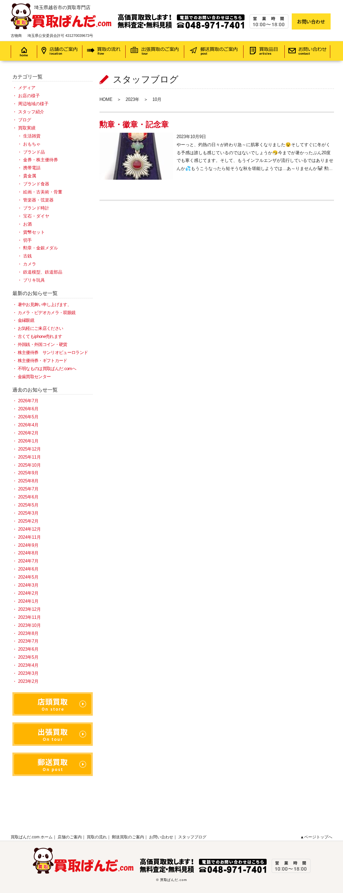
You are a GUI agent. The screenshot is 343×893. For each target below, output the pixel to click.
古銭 (27, 255)
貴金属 (29, 175)
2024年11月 (29, 537)
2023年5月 (28, 657)
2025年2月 (28, 521)
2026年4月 (28, 424)
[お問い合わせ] (311, 21)
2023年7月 (28, 641)
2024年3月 (28, 585)
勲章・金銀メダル (40, 247)
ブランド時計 (36, 208)
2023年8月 (28, 633)
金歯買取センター (34, 376)
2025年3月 (28, 513)
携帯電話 (32, 167)
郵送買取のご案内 (128, 837)
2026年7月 (28, 400)
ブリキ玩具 (34, 280)
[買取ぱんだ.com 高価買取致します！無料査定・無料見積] (149, 7)
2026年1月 (28, 440)
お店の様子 (29, 95)
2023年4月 (28, 665)
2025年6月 (28, 496)
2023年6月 (28, 649)
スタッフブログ (192, 837)
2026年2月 (28, 432)
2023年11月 (29, 617)
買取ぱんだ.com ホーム (32, 837)
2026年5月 (28, 416)
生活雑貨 (32, 135)
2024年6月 (28, 569)
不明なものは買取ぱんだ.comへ (47, 368)
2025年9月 (28, 472)
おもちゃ (32, 143)
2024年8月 (28, 552)
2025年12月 (29, 449)
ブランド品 (34, 152)
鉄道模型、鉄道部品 (42, 272)
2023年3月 (28, 673)
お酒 (27, 224)
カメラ (29, 263)
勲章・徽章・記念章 (134, 124)
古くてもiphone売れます (40, 336)
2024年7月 (28, 560)
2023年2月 (28, 681)
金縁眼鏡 (26, 320)
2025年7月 (28, 488)
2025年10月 (29, 465)
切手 (27, 240)
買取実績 (27, 127)
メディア (27, 87)
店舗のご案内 (70, 837)
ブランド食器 (36, 183)
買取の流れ (97, 837)
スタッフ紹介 (31, 111)
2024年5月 (28, 577)
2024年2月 (28, 593)
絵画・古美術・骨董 (42, 191)
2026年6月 (28, 408)
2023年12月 (29, 609)
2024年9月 (28, 545)
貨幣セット (34, 232)
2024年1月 (28, 601)
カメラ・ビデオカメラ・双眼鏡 (46, 312)
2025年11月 (29, 457)
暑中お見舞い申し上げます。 (44, 304)
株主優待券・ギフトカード (42, 360)
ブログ (24, 119)
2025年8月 (28, 480)
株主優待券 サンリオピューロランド (53, 352)
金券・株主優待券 (40, 159)
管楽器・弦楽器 (38, 199)
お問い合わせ (161, 837)
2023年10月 (29, 625)
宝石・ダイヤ (36, 216)
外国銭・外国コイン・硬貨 (42, 344)
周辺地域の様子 (33, 103)
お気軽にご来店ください (40, 328)
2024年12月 (29, 529)
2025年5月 (28, 505)
